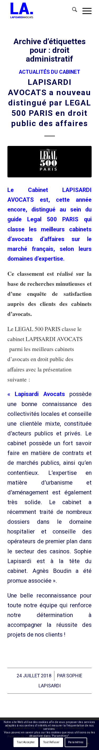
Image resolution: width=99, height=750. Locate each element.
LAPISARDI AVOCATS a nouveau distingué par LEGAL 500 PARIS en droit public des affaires (49, 102)
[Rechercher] (72, 10)
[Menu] (84, 10)
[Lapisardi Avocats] (41, 10)
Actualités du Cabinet (49, 72)
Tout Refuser (51, 742)
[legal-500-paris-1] (49, 161)
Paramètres (76, 742)
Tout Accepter (26, 742)
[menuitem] (72, 10)
